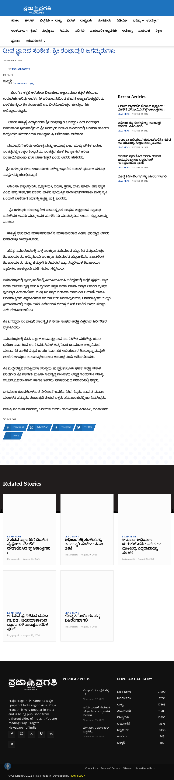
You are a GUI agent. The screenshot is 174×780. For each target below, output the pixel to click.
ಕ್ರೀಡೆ (33, 31)
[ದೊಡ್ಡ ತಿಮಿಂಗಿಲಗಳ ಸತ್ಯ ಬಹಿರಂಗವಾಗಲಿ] (87, 589)
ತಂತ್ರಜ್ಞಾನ (48, 31)
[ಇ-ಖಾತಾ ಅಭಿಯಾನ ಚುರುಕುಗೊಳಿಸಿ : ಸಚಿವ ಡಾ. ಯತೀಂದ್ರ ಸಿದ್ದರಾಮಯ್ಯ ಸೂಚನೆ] (144, 512)
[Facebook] (11, 734)
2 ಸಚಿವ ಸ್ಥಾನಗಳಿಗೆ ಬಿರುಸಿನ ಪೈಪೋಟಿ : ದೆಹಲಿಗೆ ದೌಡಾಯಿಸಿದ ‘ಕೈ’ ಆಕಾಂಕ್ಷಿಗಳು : (141, 108)
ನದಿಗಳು (79, 31)
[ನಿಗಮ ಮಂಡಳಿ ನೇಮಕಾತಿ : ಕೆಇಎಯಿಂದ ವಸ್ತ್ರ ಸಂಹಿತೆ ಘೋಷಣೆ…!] (71, 712)
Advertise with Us (145, 768)
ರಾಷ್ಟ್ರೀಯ (86, 20)
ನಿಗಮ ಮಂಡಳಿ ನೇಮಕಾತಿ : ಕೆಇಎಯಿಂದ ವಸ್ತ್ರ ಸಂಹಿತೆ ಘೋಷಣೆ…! (96, 712)
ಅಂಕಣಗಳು (18, 31)
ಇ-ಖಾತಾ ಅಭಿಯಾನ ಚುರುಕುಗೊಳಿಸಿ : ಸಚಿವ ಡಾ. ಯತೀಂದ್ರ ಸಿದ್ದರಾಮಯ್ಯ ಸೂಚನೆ (144, 141)
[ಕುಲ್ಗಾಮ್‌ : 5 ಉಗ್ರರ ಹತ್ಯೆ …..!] (71, 695)
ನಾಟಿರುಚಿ (144, 31)
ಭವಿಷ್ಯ (137, 20)
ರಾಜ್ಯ (58, 20)
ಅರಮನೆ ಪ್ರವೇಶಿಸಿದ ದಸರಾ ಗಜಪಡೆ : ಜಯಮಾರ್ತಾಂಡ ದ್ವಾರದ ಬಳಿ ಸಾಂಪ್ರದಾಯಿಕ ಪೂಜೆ (140, 160)
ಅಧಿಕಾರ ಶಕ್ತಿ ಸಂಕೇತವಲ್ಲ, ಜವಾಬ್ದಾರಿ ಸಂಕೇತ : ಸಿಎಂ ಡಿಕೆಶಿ (139, 125)
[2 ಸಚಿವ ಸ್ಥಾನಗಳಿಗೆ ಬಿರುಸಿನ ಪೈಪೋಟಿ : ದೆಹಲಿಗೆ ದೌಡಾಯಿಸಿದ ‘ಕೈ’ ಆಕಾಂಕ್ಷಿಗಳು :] (29, 512)
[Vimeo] (41, 734)
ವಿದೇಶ (71, 20)
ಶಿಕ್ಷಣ (159, 31)
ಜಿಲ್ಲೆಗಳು (45, 20)
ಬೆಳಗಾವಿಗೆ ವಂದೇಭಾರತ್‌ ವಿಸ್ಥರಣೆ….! (96, 730)
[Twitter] (31, 734)
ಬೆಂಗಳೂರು (104, 20)
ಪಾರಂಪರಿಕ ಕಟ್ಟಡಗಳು (103, 31)
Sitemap (127, 768)
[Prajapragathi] (5, 69)
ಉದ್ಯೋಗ (152, 20)
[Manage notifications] (7, 766)
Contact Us (91, 768)
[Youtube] (11, 744)
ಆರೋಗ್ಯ (127, 31)
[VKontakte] (51, 734)
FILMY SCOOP (77, 776)
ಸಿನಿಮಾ (64, 31)
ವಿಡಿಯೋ (122, 20)
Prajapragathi (21, 69)
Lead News (20, 84)
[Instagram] (21, 734)
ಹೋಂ (15, 20)
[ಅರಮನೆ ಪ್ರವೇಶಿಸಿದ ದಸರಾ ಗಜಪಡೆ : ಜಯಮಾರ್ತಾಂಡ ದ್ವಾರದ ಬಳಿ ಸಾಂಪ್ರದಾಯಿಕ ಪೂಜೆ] (29, 589)
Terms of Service (110, 768)
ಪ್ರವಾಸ (15, 41)
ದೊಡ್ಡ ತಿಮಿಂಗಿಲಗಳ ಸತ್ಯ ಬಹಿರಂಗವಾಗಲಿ (142, 176)
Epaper (29, 20)
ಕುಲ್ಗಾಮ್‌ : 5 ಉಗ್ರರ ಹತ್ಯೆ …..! (96, 692)
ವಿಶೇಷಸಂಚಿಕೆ (34, 41)
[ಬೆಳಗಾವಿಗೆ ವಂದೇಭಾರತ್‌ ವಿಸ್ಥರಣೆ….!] (71, 732)
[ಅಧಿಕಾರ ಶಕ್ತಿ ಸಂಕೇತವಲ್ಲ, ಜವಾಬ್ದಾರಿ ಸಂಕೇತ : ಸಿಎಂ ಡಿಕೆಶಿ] (87, 512)
